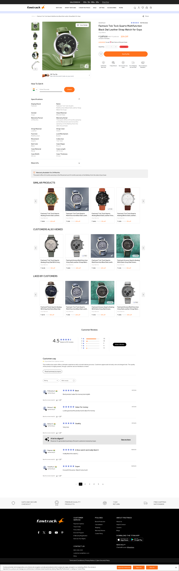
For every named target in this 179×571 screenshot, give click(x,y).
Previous (35, 23)
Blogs (118, 530)
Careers (118, 527)
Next (35, 69)
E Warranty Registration (80, 535)
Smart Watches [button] (70, 7)
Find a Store (77, 530)
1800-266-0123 (78, 550)
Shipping (97, 527)
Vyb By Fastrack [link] (84, 7)
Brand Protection (100, 521)
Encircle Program (78, 532)
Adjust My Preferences (124, 567)
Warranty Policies (100, 530)
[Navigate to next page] (103, 484)
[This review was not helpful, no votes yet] (60, 400)
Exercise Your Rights (79, 538)
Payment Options (78, 524)
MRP (109, 37)
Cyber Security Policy (103, 560)
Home (33, 16)
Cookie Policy (99, 533)
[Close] (176, 567)
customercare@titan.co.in (81, 553)
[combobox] (51, 380)
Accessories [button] (111, 7)
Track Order (77, 527)
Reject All (138, 567)
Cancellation (99, 524)
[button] (66, 75)
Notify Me (125, 54)
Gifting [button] (102, 7)
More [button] (121, 7)
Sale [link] (94, 7)
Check (69, 90)
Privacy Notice (90, 560)
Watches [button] (59, 7)
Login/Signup (102, 42)
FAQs (75, 556)
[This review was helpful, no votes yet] (57, 400)
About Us (119, 521)
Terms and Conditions (76, 560)
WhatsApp (130, 547)
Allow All (152, 567)
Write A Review (119, 344)
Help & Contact (121, 524)
